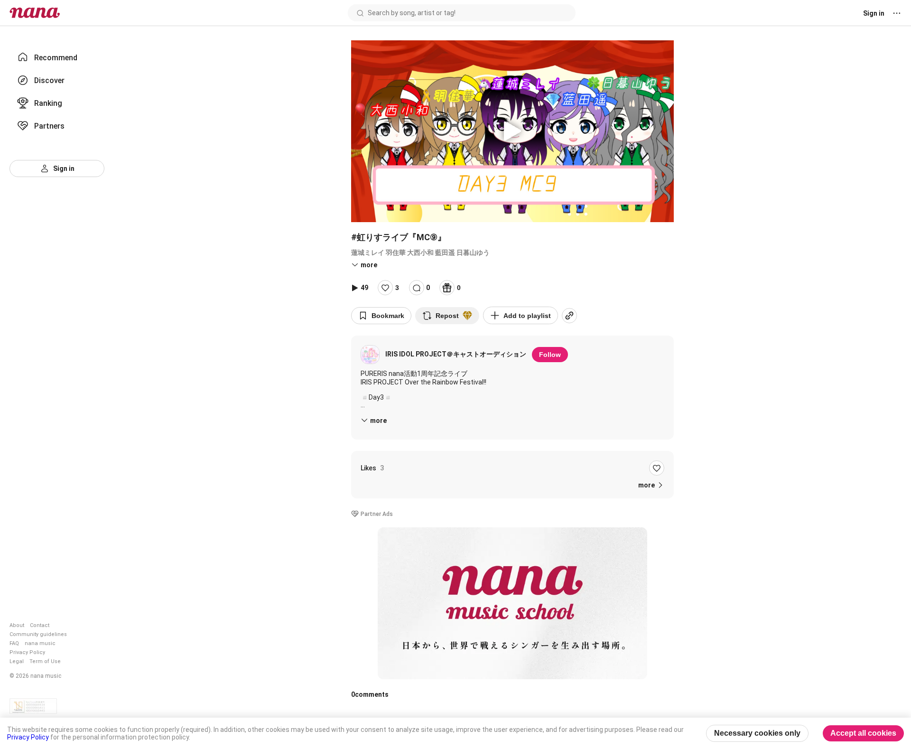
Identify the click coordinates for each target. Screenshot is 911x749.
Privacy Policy (27, 652)
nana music (40, 643)
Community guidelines (38, 634)
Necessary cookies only (757, 733)
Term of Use (45, 661)
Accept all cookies (863, 733)
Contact (39, 625)
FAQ (14, 643)
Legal (16, 661)
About (16, 625)
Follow (550, 354)
